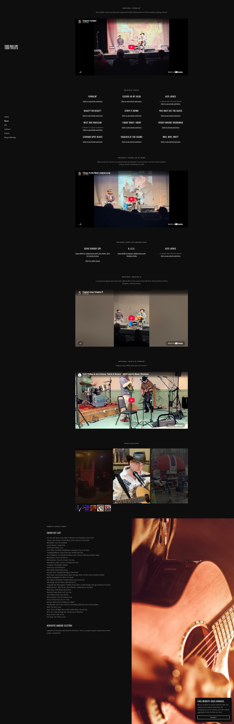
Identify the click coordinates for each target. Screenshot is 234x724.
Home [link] (6, 117)
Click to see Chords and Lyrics (93, 116)
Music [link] (6, 121)
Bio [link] (5, 125)
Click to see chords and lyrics (92, 101)
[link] (14, 49)
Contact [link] (7, 129)
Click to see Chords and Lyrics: (131, 101)
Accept (214, 717)
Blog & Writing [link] (10, 137)
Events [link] (7, 133)
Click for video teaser (92, 261)
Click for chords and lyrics (170, 127)
